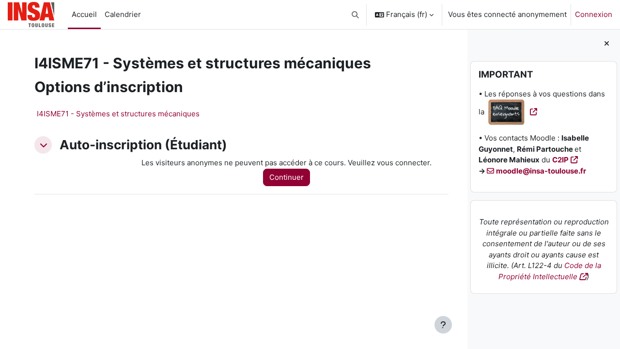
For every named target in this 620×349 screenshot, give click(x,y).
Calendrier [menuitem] (123, 14)
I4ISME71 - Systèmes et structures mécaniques (118, 113)
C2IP (560, 159)
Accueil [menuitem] (84, 14)
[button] (356, 14)
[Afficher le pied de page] (443, 324)
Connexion (593, 14)
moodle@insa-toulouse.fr (541, 170)
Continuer (286, 177)
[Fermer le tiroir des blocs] (607, 44)
